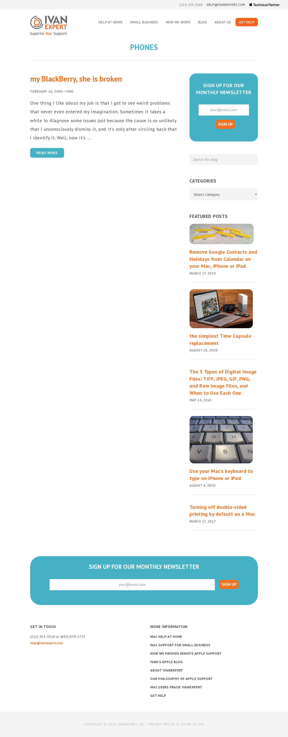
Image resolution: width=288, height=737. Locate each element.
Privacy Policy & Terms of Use (176, 724)
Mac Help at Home (166, 636)
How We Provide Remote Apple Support (186, 653)
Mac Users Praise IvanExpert (176, 687)
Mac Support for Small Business (180, 645)
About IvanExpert (166, 670)
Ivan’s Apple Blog (166, 662)
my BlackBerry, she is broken (76, 79)
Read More (47, 152)
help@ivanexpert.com (226, 5)
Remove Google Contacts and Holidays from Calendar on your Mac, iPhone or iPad (223, 259)
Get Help (158, 695)
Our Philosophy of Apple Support (181, 679)
